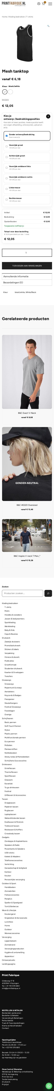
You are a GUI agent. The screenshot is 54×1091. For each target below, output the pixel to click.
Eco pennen (10, 741)
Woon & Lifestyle (9, 910)
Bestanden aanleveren (11, 1013)
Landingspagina (8, 964)
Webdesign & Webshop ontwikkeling (17, 1072)
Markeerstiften (11, 749)
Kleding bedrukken (17, 17)
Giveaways (6, 680)
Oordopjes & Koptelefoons (16, 841)
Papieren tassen (11, 807)
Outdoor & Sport (9, 883)
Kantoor (8, 872)
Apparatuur (9, 956)
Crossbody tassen (12, 833)
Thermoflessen (11, 772)
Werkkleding (10, 626)
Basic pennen (10, 722)
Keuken (8, 876)
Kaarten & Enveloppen (14, 672)
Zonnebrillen (10, 891)
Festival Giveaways (13, 707)
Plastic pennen (11, 734)
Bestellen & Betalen (10, 1015)
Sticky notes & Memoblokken (17, 757)
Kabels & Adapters (12, 856)
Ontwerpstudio (8, 960)
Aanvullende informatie (16, 276)
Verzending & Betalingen (12, 1018)
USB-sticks (9, 853)
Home (4, 17)
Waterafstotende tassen (15, 818)
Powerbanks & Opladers (15, 849)
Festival (8, 791)
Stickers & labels (12, 649)
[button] (48, 26)
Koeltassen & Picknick (14, 822)
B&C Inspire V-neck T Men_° (27, 556)
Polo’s (7, 611)
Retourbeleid (7, 1020)
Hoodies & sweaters (13, 615)
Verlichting (9, 864)
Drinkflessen (10, 768)
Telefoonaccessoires (14, 860)
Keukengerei (10, 914)
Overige (8, 714)
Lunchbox (9, 922)
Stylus (7, 730)
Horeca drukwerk (12, 657)
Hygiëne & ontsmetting (14, 952)
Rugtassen (9, 810)
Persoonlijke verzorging (15, 880)
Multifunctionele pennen (15, 738)
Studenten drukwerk (13, 668)
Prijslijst (5, 1084)
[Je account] (39, 4)
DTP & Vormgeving (10, 1074)
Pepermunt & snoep (13, 688)
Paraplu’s (8, 899)
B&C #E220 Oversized (27, 505)
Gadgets (5, 837)
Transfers (9, 676)
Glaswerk (9, 780)
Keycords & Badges (13, 695)
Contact (5, 1028)
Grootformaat (10, 665)
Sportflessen (10, 776)
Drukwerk (6, 638)
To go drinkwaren (12, 787)
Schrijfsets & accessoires (16, 761)
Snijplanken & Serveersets (16, 918)
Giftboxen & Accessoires (15, 795)
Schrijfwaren (7, 718)
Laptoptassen (10, 814)
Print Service (7, 1077)
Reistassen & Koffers (14, 830)
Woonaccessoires (12, 933)
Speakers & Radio (12, 845)
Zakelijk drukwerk (12, 642)
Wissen (5, 100)
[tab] (27, 276)
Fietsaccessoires (12, 895)
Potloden (8, 745)
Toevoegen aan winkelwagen (27, 266)
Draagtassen (10, 803)
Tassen (5, 799)
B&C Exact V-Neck (27, 413)
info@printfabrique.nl (11, 988)
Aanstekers (9, 692)
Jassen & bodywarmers (14, 619)
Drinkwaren (7, 764)
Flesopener (9, 699)
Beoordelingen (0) (13, 282)
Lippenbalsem (11, 941)
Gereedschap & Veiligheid (16, 868)
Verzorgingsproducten (14, 949)
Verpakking (9, 653)
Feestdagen (10, 711)
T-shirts (29, 17)
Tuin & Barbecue (12, 906)
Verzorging (6, 937)
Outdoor (8, 929)
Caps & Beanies (11, 634)
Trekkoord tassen (12, 826)
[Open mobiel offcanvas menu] (50, 4)
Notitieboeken (11, 753)
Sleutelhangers (11, 703)
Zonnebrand (10, 945)
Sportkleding (10, 622)
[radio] (4, 92)
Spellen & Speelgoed (13, 903)
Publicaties (9, 661)
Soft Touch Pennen (13, 726)
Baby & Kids (10, 630)
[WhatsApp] (49, 1086)
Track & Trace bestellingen (13, 1023)
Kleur (4, 86)
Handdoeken (10, 887)
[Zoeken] (48, 593)
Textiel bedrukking (10, 1079)
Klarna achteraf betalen (12, 1026)
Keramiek (9, 784)
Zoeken (5, 587)
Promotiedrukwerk (12, 645)
